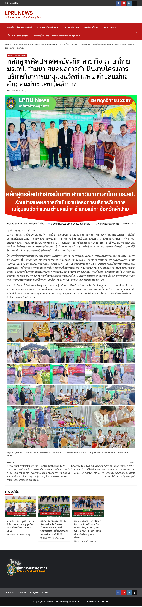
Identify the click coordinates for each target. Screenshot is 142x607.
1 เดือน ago (92, 541)
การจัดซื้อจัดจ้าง (91, 27)
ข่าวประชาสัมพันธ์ (24, 27)
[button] (135, 31)
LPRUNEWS (19, 13)
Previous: (38, 471)
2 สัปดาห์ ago (59, 538)
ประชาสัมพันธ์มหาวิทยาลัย (17, 55)
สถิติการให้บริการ (41, 35)
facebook (10, 592)
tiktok (45, 592)
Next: (103, 469)
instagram (34, 592)
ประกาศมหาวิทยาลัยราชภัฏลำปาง (65, 35)
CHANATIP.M (13, 535)
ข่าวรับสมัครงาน (72, 27)
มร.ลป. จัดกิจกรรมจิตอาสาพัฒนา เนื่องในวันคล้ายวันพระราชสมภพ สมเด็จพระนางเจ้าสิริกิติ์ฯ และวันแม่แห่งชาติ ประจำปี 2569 (54, 528)
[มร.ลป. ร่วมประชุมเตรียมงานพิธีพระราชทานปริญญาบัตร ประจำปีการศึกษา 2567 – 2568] (20, 506)
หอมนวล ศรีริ (13, 91)
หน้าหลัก (11, 27)
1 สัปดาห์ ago (26, 535)
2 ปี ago (24, 91)
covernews (88, 601)
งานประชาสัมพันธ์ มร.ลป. (48, 27)
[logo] (27, 568)
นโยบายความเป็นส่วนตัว (17, 35)
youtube (21, 592)
